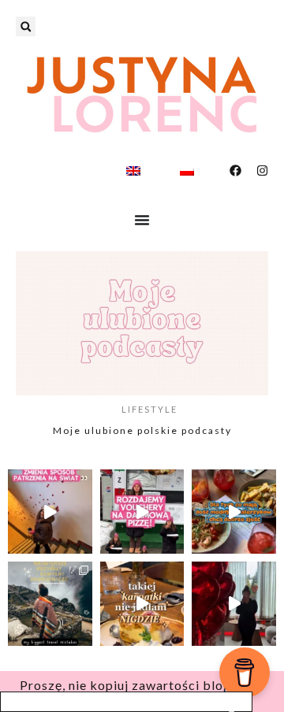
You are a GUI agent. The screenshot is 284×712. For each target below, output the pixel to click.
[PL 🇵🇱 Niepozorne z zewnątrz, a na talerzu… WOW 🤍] (142, 604)
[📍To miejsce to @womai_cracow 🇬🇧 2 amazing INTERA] (50, 511)
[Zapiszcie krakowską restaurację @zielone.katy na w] (234, 511)
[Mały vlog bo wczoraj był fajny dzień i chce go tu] (234, 604)
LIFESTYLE (149, 409)
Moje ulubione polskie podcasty (142, 430)
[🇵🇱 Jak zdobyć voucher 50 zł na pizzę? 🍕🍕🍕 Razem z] (142, 511)
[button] (26, 26)
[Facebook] (235, 170)
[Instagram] (262, 170)
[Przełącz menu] (142, 220)
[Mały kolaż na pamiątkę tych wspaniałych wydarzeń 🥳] (50, 604)
